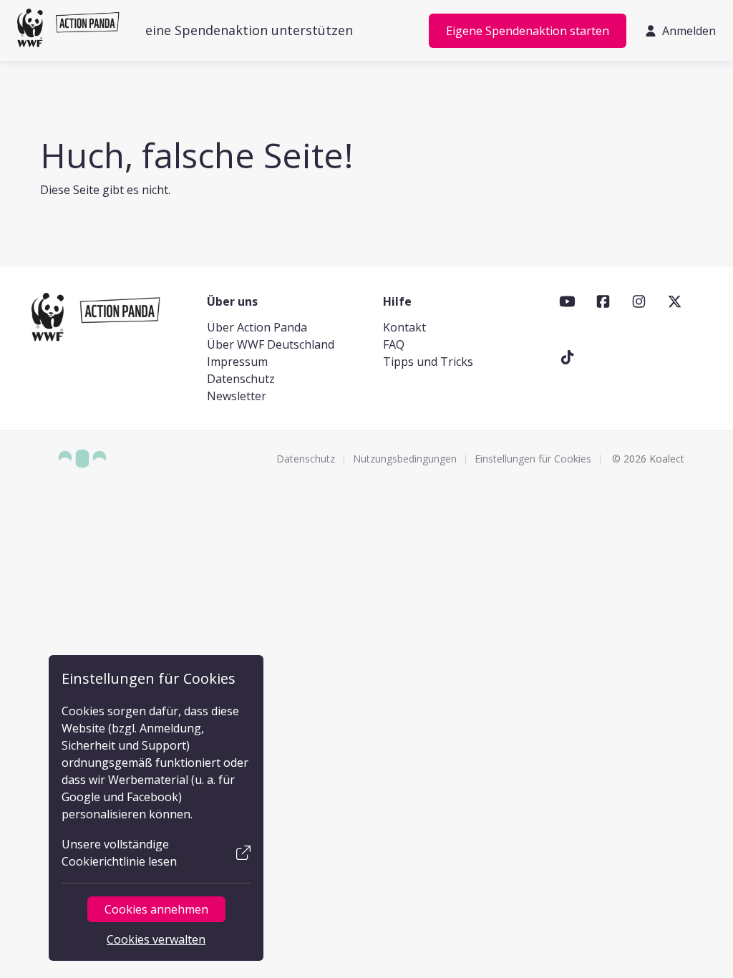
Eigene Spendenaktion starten (527, 31)
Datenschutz (241, 379)
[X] (675, 301)
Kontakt (404, 327)
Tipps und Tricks (428, 361)
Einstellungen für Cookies (533, 458)
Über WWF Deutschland (270, 344)
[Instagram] (639, 301)
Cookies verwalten (156, 939)
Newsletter (236, 396)
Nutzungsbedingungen (405, 458)
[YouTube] (567, 301)
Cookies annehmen (156, 909)
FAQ (393, 344)
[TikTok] (567, 357)
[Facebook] (603, 301)
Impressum (237, 361)
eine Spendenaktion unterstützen (249, 30)
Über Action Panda (257, 327)
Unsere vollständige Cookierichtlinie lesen (119, 852)
